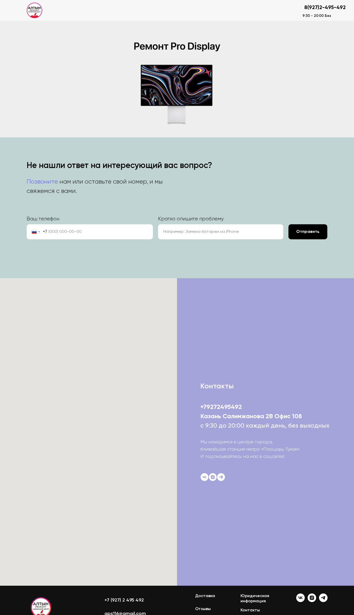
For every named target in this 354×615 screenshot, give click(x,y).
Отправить (308, 232)
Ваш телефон (43, 218)
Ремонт (67, 10)
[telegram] (221, 477)
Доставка (205, 596)
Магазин (94, 10)
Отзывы (203, 609)
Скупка (124, 10)
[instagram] (213, 477)
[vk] (204, 477)
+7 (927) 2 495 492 (124, 600)
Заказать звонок (270, 10)
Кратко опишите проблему (191, 218)
